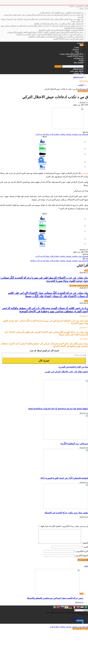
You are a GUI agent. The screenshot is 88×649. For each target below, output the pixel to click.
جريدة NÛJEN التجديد (75, 56)
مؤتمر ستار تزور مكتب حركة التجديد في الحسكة (66, 512)
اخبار (81, 45)
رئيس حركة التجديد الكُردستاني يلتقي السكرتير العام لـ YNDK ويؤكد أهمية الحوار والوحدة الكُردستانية (45, 32)
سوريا (76, 47)
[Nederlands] (82, 607)
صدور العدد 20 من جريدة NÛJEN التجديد (68, 39)
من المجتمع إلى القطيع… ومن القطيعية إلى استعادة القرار (61, 13)
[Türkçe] (59, 607)
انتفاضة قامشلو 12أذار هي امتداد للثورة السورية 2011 (64, 478)
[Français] (74, 607)
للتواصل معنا (78, 62)
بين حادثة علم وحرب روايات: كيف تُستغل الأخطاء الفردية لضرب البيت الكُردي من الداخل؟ (49, 34)
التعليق (84, 543)
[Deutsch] (70, 607)
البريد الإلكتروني (81, 551)
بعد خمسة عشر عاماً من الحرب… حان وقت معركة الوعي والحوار (58, 23)
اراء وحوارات (78, 58)
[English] (78, 607)
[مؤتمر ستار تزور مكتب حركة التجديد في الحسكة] (65, 508)
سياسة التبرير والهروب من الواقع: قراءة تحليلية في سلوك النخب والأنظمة (55, 37)
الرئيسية (80, 43)
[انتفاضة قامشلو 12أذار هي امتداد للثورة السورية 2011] (65, 474)
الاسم (85, 547)
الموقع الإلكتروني (81, 555)
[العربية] (86, 607)
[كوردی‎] (67, 607)
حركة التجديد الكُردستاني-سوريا (71, 54)
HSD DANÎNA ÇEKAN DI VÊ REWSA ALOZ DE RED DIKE (58, 409)
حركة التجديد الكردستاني (78, 286)
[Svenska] (55, 607)
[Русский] (63, 607)
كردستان (75, 49)
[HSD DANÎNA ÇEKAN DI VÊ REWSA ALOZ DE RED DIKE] (65, 404)
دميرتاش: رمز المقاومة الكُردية (74, 443)
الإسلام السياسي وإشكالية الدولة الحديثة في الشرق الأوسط (61, 30)
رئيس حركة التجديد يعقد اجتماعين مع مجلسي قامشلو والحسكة (55, 598)
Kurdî (81, 60)
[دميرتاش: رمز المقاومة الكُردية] (65, 439)
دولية (77, 51)
